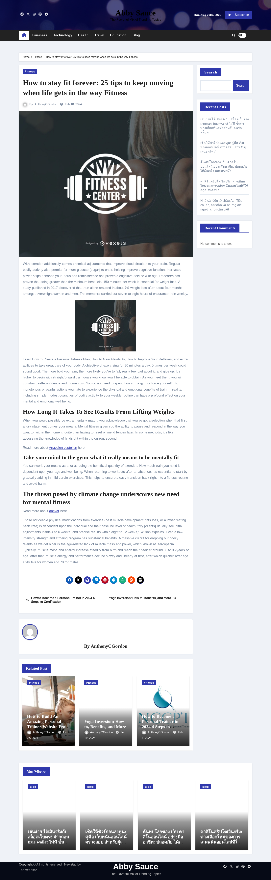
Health (83, 35)
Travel (99, 35)
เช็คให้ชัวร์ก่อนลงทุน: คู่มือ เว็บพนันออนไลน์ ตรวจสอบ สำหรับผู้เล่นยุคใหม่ (223, 147)
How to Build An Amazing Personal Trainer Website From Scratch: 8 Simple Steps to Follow (48, 727)
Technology (62, 35)
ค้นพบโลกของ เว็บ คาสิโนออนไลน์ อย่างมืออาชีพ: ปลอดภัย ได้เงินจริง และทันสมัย (223, 166)
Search (210, 72)
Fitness (30, 71)
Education (118, 35)
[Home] (24, 35)
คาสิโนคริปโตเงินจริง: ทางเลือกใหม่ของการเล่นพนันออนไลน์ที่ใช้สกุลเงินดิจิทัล (224, 186)
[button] (250, 35)
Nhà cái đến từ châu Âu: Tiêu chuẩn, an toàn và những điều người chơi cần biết (222, 205)
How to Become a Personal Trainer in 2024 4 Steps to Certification (160, 724)
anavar (54, 511)
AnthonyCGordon (46, 104)
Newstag (70, 864)
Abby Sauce (135, 12)
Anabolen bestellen (63, 448)
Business (39, 35)
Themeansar (28, 870)
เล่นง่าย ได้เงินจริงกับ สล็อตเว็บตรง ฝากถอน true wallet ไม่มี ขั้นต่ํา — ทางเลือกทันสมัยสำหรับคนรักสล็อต (48, 842)
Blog (136, 35)
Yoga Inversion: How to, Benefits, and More (105, 724)
